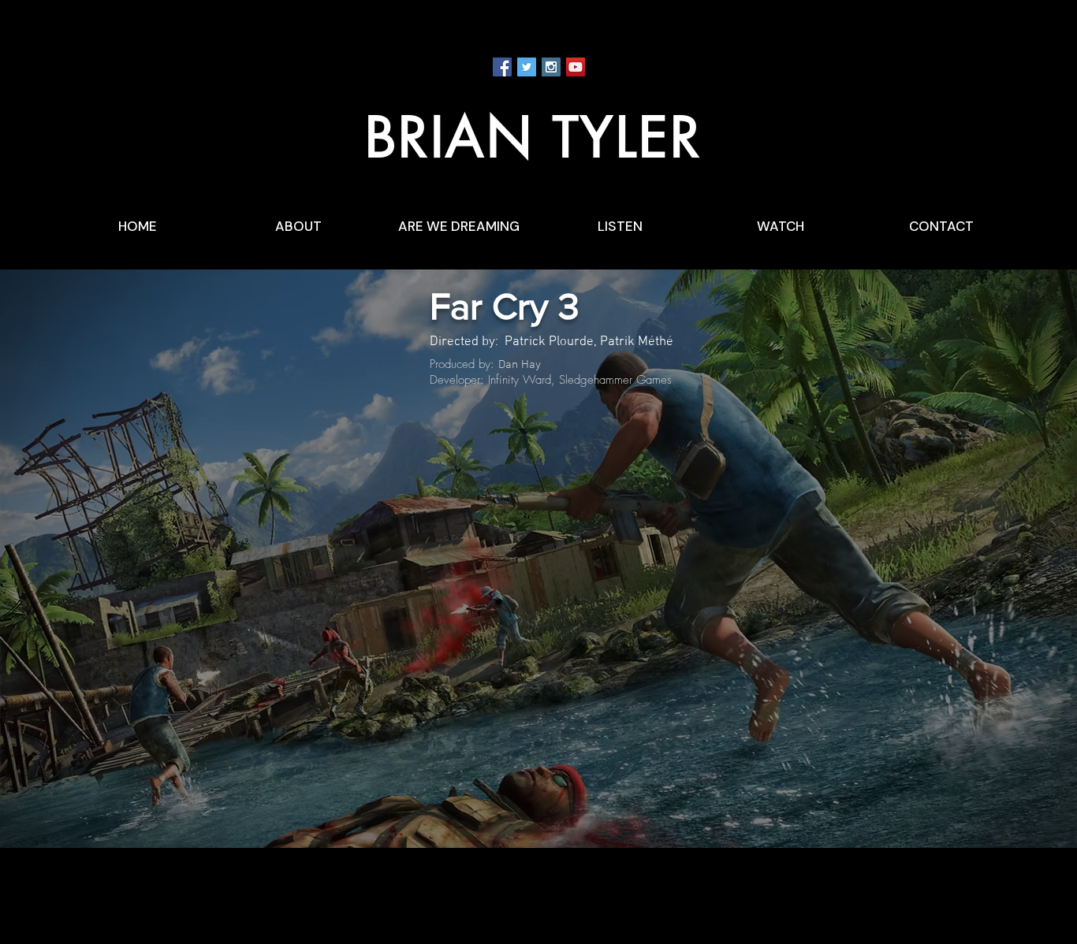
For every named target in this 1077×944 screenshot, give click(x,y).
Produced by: (464, 364)
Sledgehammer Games (615, 380)
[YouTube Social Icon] (575, 67)
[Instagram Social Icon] (551, 67)
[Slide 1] (538, 816)
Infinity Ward (519, 380)
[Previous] (87, 558)
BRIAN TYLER (533, 137)
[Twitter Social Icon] (526, 67)
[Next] (990, 558)
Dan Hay (519, 365)
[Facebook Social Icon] (502, 67)
